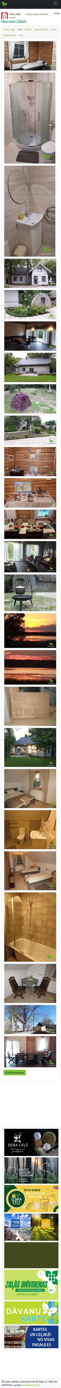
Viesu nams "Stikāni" (14, 21)
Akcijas (28, 29)
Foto (19, 29)
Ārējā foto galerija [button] (14, 1072)
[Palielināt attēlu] (30, 55)
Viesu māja (9, 29)
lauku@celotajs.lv (31, 1385)
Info (21, 35)
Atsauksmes (10, 35)
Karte (53, 29)
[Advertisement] (30, 1105)
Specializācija (41, 29)
